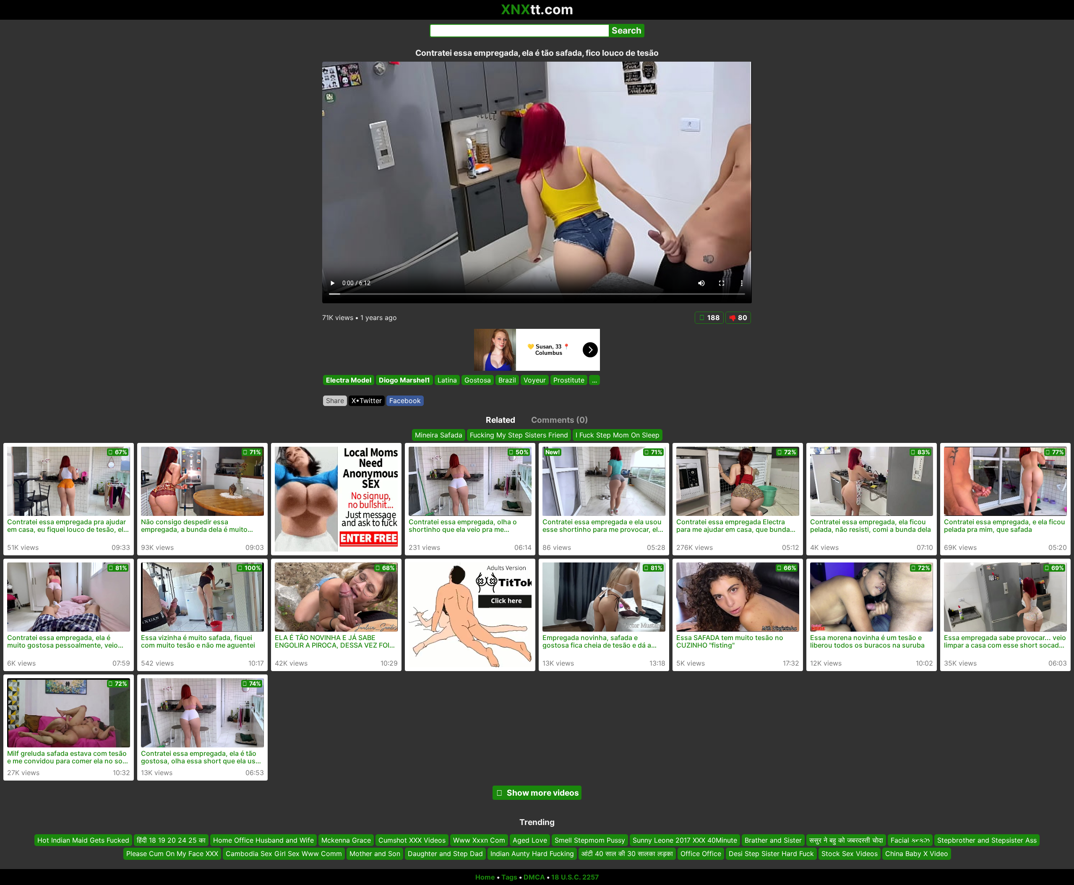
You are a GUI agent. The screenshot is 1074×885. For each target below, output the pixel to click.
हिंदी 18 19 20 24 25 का (171, 840)
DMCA (534, 877)
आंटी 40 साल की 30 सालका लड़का (627, 853)
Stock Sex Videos (849, 853)
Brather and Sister (773, 840)
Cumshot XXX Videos (412, 840)
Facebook (405, 400)
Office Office (700, 853)
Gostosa (477, 380)
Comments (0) (559, 420)
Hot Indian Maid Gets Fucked (83, 840)
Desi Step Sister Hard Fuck (771, 853)
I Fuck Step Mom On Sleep (618, 435)
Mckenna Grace (346, 840)
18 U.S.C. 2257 (575, 877)
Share (335, 400)
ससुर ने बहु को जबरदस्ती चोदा (846, 840)
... (594, 380)
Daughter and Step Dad (445, 853)
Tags (509, 877)
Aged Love (530, 840)
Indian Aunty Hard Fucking (532, 853)
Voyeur (535, 380)
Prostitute (568, 380)
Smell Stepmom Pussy (590, 840)
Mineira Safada (438, 435)
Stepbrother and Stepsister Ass (987, 840)
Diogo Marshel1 (404, 380)
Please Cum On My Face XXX (172, 853)
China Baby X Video (916, 853)
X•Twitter (367, 400)
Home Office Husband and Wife (263, 840)
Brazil (507, 380)
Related (500, 420)
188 (713, 317)
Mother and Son (374, 853)
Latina (447, 380)
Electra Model (348, 380)
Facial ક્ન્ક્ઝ (910, 840)
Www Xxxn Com (479, 840)
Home (485, 877)
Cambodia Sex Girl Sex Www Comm (284, 853)
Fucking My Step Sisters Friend (519, 435)
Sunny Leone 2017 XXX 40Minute (685, 840)
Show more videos (543, 793)
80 (742, 317)
